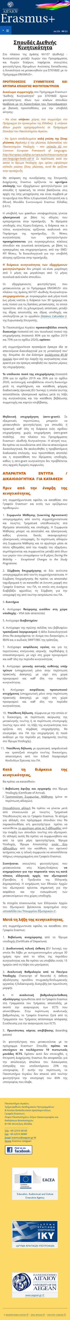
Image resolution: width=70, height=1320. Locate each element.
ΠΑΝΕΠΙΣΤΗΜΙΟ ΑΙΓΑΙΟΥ (16, 1315)
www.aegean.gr (33, 1295)
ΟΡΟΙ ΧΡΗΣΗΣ (36, 1315)
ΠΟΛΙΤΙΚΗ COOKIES (55, 1315)
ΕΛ (66, 31)
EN (59, 31)
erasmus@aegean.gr (22, 1137)
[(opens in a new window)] (35, 1179)
